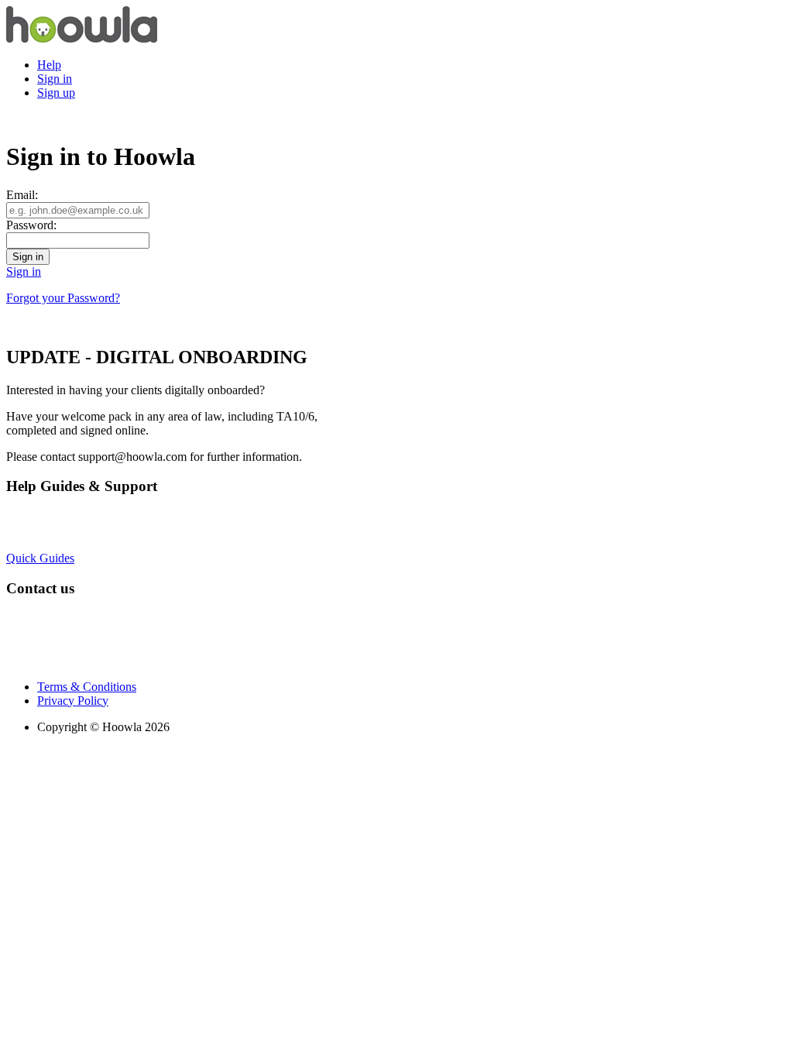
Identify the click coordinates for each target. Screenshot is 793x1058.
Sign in (54, 78)
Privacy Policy (72, 700)
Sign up (56, 92)
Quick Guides (40, 558)
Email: (22, 194)
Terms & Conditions (86, 686)
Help (49, 64)
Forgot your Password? (63, 297)
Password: (31, 225)
